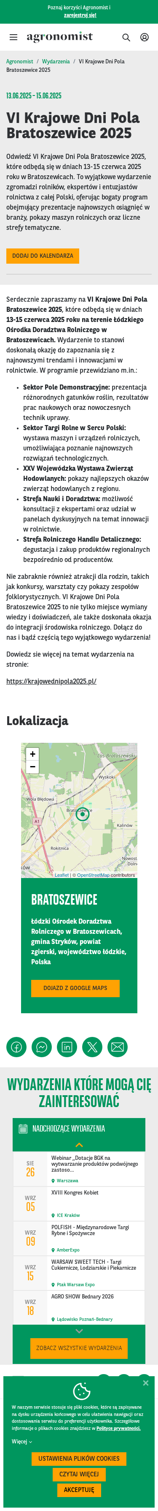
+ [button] (32, 754)
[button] (13, 37)
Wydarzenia (56, 62)
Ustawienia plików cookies (79, 1459)
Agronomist (19, 62)
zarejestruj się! (80, 15)
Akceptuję (79, 1490)
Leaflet (62, 874)
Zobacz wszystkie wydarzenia (79, 1348)
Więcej (19, 1442)
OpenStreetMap (93, 874)
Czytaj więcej (79, 1475)
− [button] (32, 766)
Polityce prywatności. (118, 1428)
